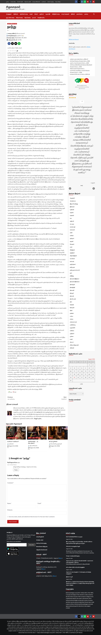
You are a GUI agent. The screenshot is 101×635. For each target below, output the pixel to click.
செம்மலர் (72, 261)
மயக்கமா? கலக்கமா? (13, 441)
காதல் (31, 14)
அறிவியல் (15, 14)
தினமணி (72, 290)
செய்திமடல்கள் (39, 540)
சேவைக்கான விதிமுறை (41, 546)
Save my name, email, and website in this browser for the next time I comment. (32, 516)
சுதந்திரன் (72, 252)
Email (40, 503)
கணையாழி (72, 227)
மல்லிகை (72, 330)
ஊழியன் (72, 221)
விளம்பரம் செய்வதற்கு (41, 543)
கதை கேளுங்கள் (40, 536)
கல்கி (71, 232)
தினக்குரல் (72, 284)
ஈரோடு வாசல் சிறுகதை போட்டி (77, 68)
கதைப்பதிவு (13, 1)
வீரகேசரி (72, 348)
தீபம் (71, 301)
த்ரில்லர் (73, 14)
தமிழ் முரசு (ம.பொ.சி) (75, 270)
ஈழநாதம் (72, 215)
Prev (70, 188)
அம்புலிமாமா (73, 201)
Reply (16, 470)
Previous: (11, 398)
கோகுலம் (72, 244)
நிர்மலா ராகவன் (20, 33)
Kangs (67, 556)
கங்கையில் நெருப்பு (75, 556)
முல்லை (71, 336)
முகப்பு (7, 1)
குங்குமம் (72, 238)
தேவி (33, 437)
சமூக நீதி (48, 14)
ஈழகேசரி (72, 209)
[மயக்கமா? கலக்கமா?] (16, 432)
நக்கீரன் (72, 313)
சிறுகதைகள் (13, 6)
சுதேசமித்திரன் (73, 255)
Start (81, 185)
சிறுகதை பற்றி (28, 1)
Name (9, 503)
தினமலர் (72, 296)
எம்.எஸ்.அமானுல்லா (80, 567)
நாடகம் (34, 17)
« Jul (81, 384)
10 (70, 371)
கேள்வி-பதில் (20, 1)
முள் (72, 576)
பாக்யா (71, 316)
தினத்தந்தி (72, 287)
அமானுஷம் (8, 14)
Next (93, 188)
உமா (71, 218)
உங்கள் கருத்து (50, 1)
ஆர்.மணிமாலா (33, 445)
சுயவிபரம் (44, 1)
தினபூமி (72, 293)
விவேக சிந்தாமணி (74, 345)
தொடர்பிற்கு (57, 1)
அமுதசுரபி (72, 198)
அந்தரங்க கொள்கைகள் (41, 549)
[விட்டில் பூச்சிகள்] (58, 432)
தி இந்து (72, 276)
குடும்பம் (42, 14)
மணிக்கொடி (73, 324)
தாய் (71, 273)
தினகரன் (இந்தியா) (74, 278)
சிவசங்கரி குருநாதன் (56, 444)
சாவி (71, 247)
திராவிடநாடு (73, 299)
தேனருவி (72, 307)
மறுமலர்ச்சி (72, 327)
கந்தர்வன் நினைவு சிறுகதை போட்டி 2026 (80, 61)
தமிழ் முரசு (72, 267)
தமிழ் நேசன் (73, 264)
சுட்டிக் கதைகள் (65, 14)
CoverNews (72, 632)
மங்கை (71, 319)
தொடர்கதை (28, 17)
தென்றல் (72, 304)
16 (93, 371)
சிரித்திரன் (72, 250)
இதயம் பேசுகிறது (74, 203)
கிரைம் (36, 14)
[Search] (94, 14)
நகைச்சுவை (80, 14)
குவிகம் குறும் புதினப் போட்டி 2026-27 (79, 59)
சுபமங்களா (72, 258)
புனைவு (86, 14)
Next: (64, 398)
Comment (10, 483)
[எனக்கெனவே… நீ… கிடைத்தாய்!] (37, 432)
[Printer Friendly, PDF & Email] (12, 392)
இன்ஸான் (72, 206)
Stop (82, 185)
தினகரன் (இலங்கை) (74, 281)
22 (89, 374)
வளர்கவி (11, 444)
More (60, 558)
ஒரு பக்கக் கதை (10, 17)
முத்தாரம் (72, 333)
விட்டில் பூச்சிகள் (53, 441)
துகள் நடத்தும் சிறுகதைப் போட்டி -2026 (79, 62)
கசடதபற (72, 224)
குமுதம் (71, 241)
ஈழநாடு (71, 212)
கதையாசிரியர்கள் (36, 1)
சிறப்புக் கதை (19, 17)
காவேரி (71, 235)
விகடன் (71, 342)
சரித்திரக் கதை (56, 14)
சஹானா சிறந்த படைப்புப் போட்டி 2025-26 (80, 74)
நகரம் (81, 536)
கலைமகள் (72, 229)
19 (78, 374)
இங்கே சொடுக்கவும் (74, 39)
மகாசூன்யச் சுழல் (76, 546)
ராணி (71, 339)
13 (82, 371)
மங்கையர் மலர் (73, 322)
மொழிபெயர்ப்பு (41, 17)
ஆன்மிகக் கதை (24, 14)
